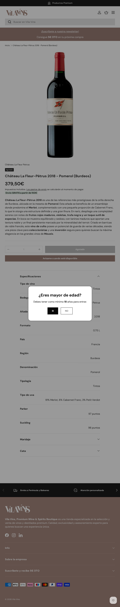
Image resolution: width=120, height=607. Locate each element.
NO (66, 310)
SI (53, 310)
